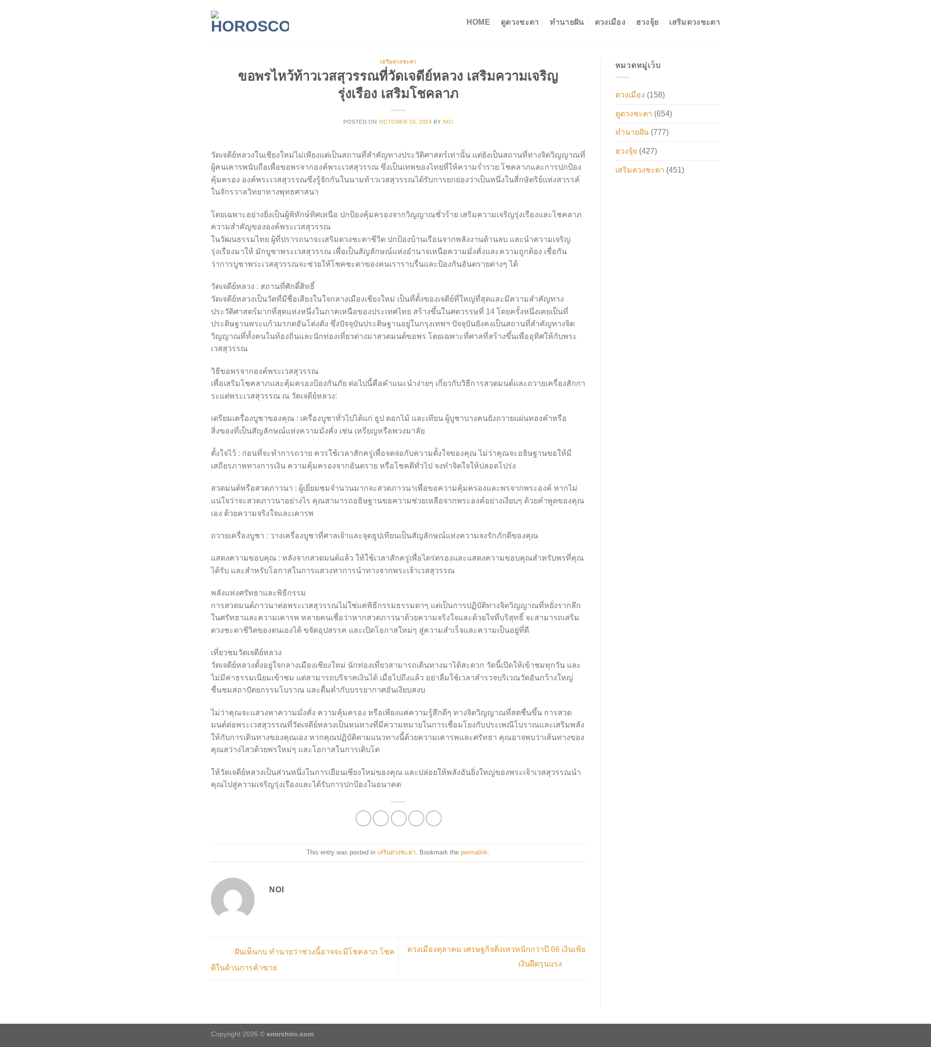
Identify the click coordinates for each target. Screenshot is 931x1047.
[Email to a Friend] (399, 818)
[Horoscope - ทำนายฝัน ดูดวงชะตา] (250, 22)
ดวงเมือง (610, 22)
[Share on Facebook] (363, 818)
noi (448, 122)
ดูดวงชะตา (520, 22)
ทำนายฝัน (567, 22)
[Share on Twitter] (381, 818)
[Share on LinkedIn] (434, 818)
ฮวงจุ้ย (647, 22)
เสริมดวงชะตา (694, 22)
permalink (474, 852)
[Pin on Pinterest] (416, 818)
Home (478, 22)
